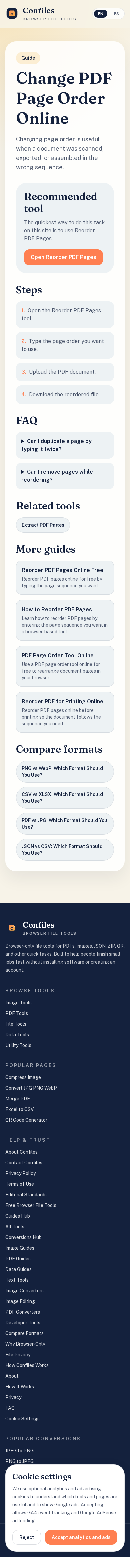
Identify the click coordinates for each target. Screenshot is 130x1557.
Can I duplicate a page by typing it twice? (56, 445)
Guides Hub (17, 1216)
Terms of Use (19, 1184)
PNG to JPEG (19, 1461)
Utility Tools (18, 1045)
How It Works (19, 1386)
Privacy (13, 1397)
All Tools (14, 1226)
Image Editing (20, 1301)
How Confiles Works (27, 1365)
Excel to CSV (19, 1109)
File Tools (15, 1024)
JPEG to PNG (19, 1450)
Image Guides (19, 1248)
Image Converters (24, 1290)
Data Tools (17, 1034)
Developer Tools (22, 1322)
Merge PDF (17, 1098)
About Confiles (21, 1152)
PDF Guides (18, 1258)
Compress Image (23, 1077)
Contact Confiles (23, 1162)
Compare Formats (24, 1333)
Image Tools (18, 1002)
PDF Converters (22, 1312)
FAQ (10, 1408)
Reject (26, 1537)
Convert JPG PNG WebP (31, 1088)
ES (116, 13)
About (12, 1376)
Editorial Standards (26, 1194)
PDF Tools (16, 1013)
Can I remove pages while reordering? (57, 476)
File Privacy (17, 1354)
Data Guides (18, 1269)
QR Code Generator (26, 1120)
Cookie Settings (22, 1418)
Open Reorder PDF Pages (63, 257)
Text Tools (17, 1280)
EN (100, 13)
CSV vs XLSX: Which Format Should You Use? (62, 798)
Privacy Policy (20, 1173)
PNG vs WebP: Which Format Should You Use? (62, 772)
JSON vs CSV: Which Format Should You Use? (62, 850)
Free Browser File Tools (30, 1205)
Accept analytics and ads (81, 1537)
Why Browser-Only (25, 1344)
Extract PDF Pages (43, 525)
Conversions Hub (23, 1237)
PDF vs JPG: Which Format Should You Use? (64, 824)
